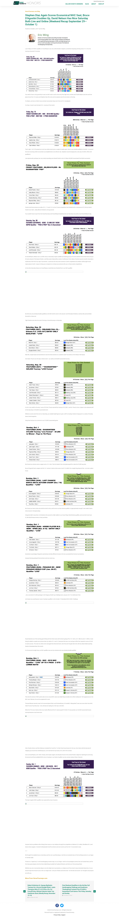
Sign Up (101, 4)
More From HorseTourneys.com (36, 878)
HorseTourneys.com (99, 1)
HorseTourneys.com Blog (32, 11)
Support (63, 915)
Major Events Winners (74, 4)
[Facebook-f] (57, 905)
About (93, 4)
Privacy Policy (57, 915)
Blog (87, 4)
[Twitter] (62, 905)
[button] (24, 891)
